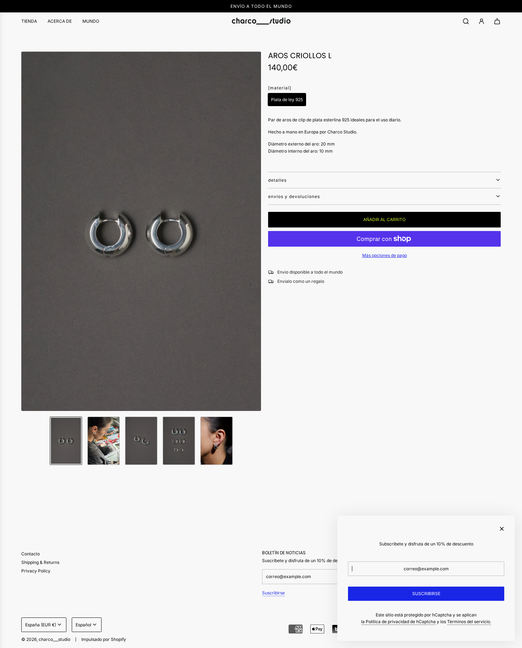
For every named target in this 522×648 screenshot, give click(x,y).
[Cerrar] (502, 529)
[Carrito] (497, 21)
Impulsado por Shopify (103, 639)
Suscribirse (273, 592)
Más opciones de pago (384, 255)
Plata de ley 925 (287, 99)
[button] (27, 231)
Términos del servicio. (469, 621)
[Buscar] (466, 21)
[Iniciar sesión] (481, 21)
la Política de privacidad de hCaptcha (398, 621)
